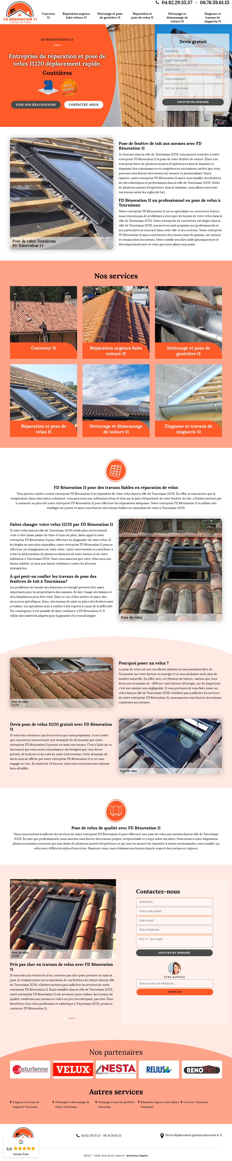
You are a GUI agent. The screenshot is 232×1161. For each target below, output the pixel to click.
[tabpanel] (63, 986)
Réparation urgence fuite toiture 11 (76, 15)
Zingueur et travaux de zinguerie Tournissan (26, 1104)
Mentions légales (137, 1155)
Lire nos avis (21, 1154)
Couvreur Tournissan (195, 1102)
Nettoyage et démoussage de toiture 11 (177, 17)
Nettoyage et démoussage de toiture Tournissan (72, 1104)
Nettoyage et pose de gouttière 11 (110, 15)
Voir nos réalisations (36, 105)
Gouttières (57, 72)
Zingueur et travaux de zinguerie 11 (212, 17)
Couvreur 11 (48, 15)
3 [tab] (72, 1018)
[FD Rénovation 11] (20, 12)
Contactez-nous (84, 105)
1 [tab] (54, 1018)
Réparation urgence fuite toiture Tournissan (160, 1104)
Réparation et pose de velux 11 (142, 15)
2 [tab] (63, 1018)
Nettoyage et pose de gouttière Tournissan (116, 1104)
